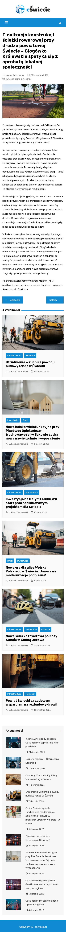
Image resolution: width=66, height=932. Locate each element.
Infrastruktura (13, 79)
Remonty (30, 355)
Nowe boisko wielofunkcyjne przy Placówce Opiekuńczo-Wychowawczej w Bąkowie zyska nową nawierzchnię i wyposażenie (33, 432)
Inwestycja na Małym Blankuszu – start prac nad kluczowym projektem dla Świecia (32, 503)
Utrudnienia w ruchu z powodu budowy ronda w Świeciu (30, 364)
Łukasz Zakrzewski (14, 75)
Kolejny (53, 300)
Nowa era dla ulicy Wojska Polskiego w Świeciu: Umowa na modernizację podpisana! (31, 571)
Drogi (10, 561)
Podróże (45, 629)
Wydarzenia (32, 492)
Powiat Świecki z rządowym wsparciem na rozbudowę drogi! (31, 702)
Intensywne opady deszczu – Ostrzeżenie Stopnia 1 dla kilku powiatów (41, 742)
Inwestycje (26, 79)
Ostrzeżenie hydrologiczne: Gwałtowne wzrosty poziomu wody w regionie (41, 884)
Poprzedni (14, 300)
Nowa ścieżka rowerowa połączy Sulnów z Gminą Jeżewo (31, 638)
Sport (25, 420)
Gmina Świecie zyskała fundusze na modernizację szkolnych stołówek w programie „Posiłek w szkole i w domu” (42, 816)
